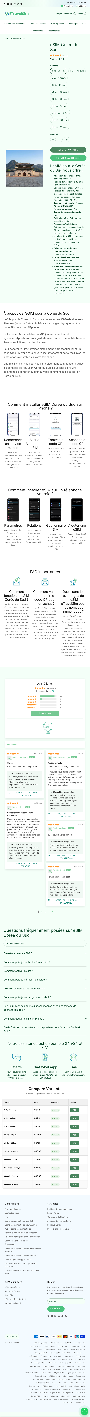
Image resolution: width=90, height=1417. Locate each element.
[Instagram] (11, 4)
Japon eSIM (37, 1349)
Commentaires (36, 30)
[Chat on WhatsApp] (84, 1411)
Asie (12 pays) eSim (65, 1359)
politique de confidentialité (59, 1221)
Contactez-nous (12, 1213)
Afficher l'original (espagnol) (26, 864)
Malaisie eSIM (55, 1353)
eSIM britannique (56, 1343)
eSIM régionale (57, 23)
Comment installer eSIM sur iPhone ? (21, 1255)
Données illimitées (38, 23)
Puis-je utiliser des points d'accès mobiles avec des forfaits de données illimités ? (40, 1007)
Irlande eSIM (80, 1383)
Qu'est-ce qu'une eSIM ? (18, 953)
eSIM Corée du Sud (18, 39)
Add (75, 1110)
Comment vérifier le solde (16, 1241)
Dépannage (82, 2)
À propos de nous (13, 1209)
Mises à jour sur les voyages (59, 1229)
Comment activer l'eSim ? (18, 970)
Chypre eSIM (59, 1373)
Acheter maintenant (68, 158)
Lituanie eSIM (37, 1389)
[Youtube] (14, 4)
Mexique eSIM (35, 1346)
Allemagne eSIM (64, 1379)
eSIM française (63, 1349)
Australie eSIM (49, 1349)
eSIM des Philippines (50, 1396)
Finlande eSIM (36, 1359)
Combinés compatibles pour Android (21, 1225)
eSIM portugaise (79, 1396)
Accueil (6, 39)
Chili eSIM (81, 1366)
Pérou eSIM (35, 1396)
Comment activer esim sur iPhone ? (24, 1018)
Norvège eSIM (67, 1393)
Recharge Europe (12, 1291)
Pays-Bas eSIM (80, 1389)
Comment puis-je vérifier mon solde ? (25, 979)
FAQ (84, 23)
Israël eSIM (58, 1356)
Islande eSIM (68, 1383)
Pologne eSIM (65, 1396)
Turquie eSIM (62, 1346)
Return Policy (53, 1213)
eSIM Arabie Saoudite (61, 1399)
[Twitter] (4, 4)
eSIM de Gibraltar (42, 1383)
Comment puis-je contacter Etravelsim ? (27, 962)
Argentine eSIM (49, 1359)
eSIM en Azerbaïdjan (37, 1363)
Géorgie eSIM (51, 1379)
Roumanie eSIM (45, 1399)
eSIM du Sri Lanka (78, 1399)
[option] (24, 168)
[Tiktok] (18, 4)
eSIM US (68, 1343)
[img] (13, 753)
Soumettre (56, 1309)
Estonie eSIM (80, 1356)
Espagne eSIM (46, 1356)
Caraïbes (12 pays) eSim (66, 1366)
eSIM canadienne (79, 1353)
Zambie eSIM (80, 1403)
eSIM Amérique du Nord (15, 1299)
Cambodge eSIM (49, 1366)
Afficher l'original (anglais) (26, 793)
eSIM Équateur (67, 1376)
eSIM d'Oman (80, 1393)
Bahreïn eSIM (52, 1363)
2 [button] (42, 912)
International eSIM (13, 1303)
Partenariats (71, 2)
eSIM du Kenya (47, 1386)
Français (10, 1336)
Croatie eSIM (46, 1373)
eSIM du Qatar (31, 1399)
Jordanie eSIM (34, 1386)
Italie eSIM (66, 1353)
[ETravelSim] (17, 14)
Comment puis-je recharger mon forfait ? (27, 997)
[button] (56, 55)
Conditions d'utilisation (57, 1217)
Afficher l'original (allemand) (66, 901)
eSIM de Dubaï (54, 1376)
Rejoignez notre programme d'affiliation (22, 1237)
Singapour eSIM (41, 1353)
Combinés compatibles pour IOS (19, 1221)
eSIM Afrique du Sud (77, 1346)
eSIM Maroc (67, 1389)
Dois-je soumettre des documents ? (24, 988)
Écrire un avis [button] (45, 713)
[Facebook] (8, 4)
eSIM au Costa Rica (32, 1373)
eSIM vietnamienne (78, 1349)
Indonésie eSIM (79, 1343)
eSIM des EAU (68, 1403)
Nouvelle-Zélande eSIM (39, 1393)
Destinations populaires (14, 23)
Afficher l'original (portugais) (66, 856)
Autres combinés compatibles (18, 1229)
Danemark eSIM (40, 1376)
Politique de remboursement (59, 1209)
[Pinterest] (21, 4)
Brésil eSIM (69, 1356)
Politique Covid (54, 1225)
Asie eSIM (9, 1295)
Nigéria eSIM (55, 1393)
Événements (10, 1244)
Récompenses (54, 30)
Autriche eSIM (80, 1359)
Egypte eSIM (80, 1376)
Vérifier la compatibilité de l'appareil (21, 1233)
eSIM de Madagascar (52, 1389)
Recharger (73, 23)
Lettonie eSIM (61, 1386)
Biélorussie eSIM (66, 1363)
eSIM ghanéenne (79, 1379)
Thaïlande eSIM (49, 1346)
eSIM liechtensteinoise (77, 1386)
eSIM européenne (12, 1287)
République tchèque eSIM (75, 1373)
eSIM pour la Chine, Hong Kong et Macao (56, 1369)
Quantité (54, 134)
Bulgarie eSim (35, 1366)
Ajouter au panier (68, 150)
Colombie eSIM (79, 1369)
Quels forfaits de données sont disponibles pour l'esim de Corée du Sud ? (42, 1029)
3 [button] (45, 912)
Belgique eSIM (80, 1363)
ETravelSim (15, 1343)
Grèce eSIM (33, 1356)
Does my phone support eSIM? (18, 1259)
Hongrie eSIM (56, 1383)
